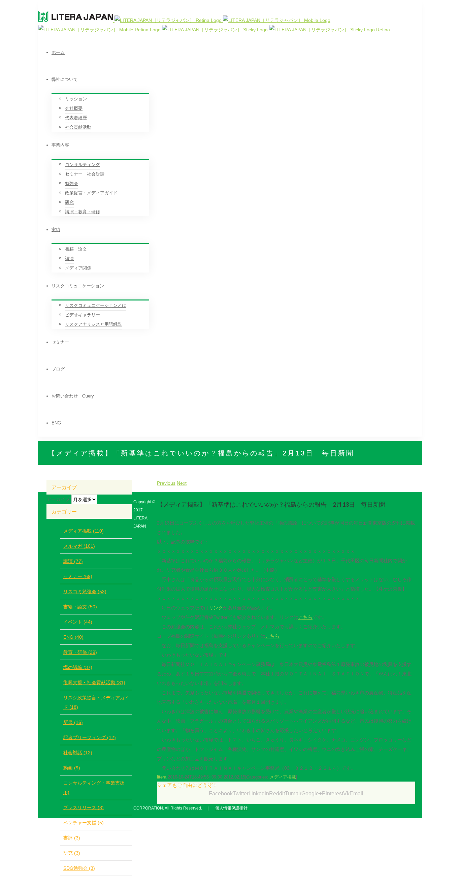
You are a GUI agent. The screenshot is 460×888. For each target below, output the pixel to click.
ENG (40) (73, 637)
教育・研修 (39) (80, 652)
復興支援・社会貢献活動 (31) (94, 682)
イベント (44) (77, 622)
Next (182, 483)
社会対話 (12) (77, 752)
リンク (216, 607)
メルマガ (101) (79, 546)
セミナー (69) (77, 576)
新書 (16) (73, 722)
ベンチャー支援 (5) (83, 822)
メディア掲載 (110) (83, 531)
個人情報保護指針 (231, 808)
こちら (305, 617)
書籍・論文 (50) (80, 606)
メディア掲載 (283, 777)
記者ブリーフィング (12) (89, 737)
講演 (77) (73, 561)
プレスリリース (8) (83, 807)
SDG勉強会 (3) (79, 868)
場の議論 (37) (77, 667)
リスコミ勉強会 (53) (84, 591)
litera (161, 777)
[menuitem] (237, 52)
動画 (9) (71, 767)
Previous (166, 483)
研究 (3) (71, 853)
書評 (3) (71, 838)
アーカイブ (58, 499)
